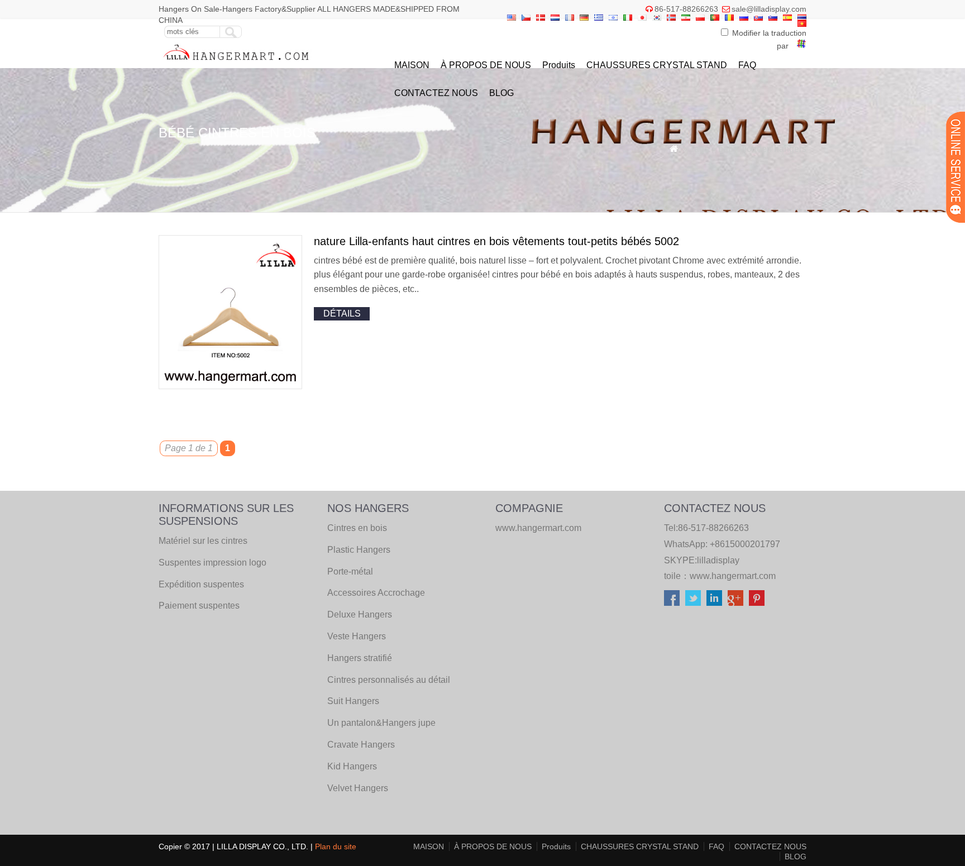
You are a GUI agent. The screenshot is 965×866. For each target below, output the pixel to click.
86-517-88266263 (686, 8)
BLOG (501, 93)
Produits (558, 65)
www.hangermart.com (733, 576)
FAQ (747, 65)
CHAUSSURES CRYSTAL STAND (656, 65)
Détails (342, 313)
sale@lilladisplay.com (769, 8)
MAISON (411, 65)
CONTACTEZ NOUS (436, 93)
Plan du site (335, 846)
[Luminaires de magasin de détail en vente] (236, 63)
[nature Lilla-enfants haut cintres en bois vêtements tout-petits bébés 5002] (230, 386)
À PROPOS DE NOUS (486, 65)
